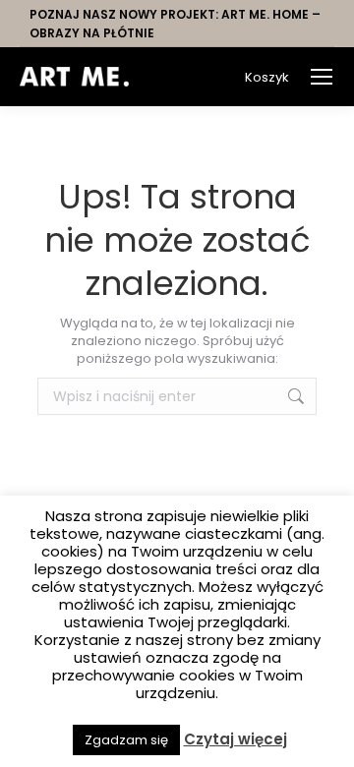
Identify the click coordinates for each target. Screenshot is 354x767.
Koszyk (267, 77)
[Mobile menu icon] (321, 76)
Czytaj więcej (235, 739)
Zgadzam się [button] (126, 740)
